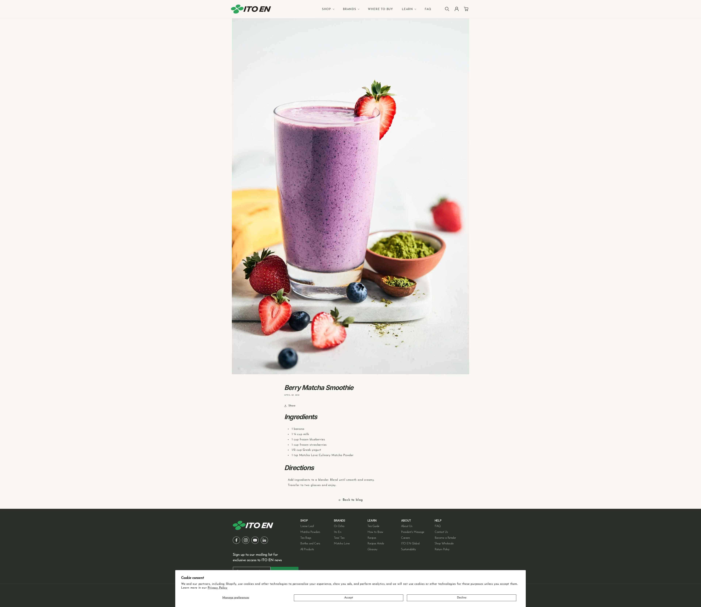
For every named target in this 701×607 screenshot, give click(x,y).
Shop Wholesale (444, 543)
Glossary (372, 549)
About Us (406, 526)
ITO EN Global (410, 543)
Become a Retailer (445, 538)
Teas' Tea (339, 538)
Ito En (337, 532)
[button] (328, 9)
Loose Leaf (307, 526)
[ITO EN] (251, 9)
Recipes (371, 538)
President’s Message (412, 532)
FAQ (438, 526)
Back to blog (353, 500)
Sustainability (408, 549)
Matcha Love (342, 543)
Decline (461, 597)
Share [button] (292, 405)
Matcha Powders (310, 532)
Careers (405, 538)
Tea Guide (373, 526)
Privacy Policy (217, 587)
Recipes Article (375, 543)
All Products (307, 549)
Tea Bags (305, 538)
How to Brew (375, 532)
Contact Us (441, 532)
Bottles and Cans (310, 543)
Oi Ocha (339, 526)
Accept (348, 597)
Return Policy (442, 549)
